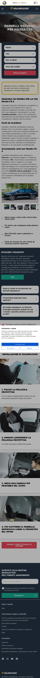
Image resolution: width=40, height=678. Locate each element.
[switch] (35, 3)
